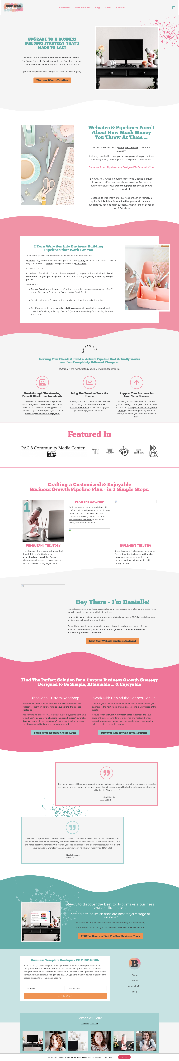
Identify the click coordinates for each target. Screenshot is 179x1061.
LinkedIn (85, 1023)
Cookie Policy (107, 1057)
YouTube (94, 1023)
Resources (64, 7)
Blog (97, 7)
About (108, 7)
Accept (124, 1057)
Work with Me (82, 7)
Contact (120, 7)
